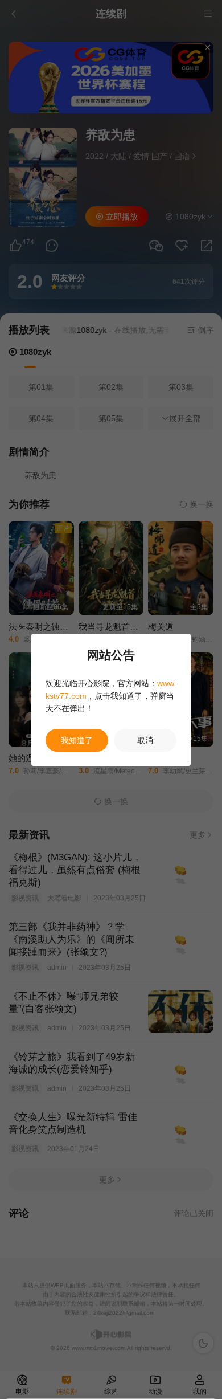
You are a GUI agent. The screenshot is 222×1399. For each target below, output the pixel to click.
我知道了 (77, 740)
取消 (145, 740)
